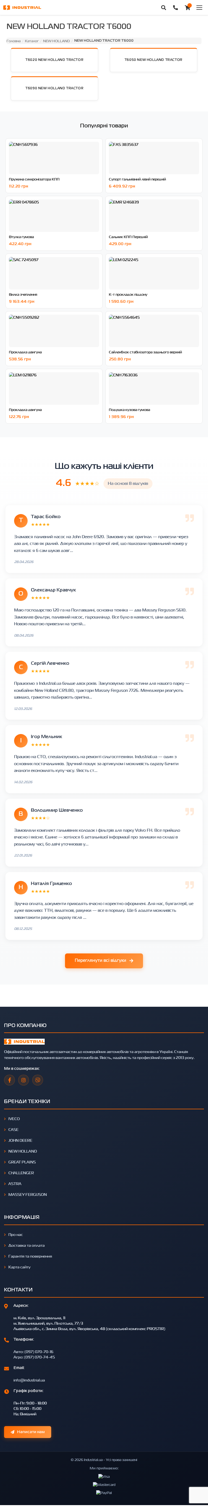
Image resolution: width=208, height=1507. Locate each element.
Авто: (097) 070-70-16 (33, 1351)
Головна (13, 41)
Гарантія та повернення (30, 1256)
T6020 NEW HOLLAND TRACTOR (54, 60)
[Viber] (37, 1080)
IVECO (14, 1118)
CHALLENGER (21, 1173)
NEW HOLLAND (56, 41)
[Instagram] (23, 1080)
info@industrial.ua (29, 1380)
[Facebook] (9, 1080)
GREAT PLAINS (22, 1162)
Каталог (32, 41)
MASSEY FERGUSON (27, 1194)
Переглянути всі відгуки (100, 961)
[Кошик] (187, 7)
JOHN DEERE (20, 1140)
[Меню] (199, 7)
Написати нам (31, 1432)
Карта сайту (19, 1267)
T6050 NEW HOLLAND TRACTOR (154, 60)
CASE (13, 1129)
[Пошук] (163, 7)
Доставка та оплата (26, 1245)
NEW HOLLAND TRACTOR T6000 (104, 40)
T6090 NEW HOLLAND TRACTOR (54, 88)
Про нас (15, 1234)
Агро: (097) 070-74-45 (34, 1357)
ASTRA (14, 1183)
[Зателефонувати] (175, 7)
